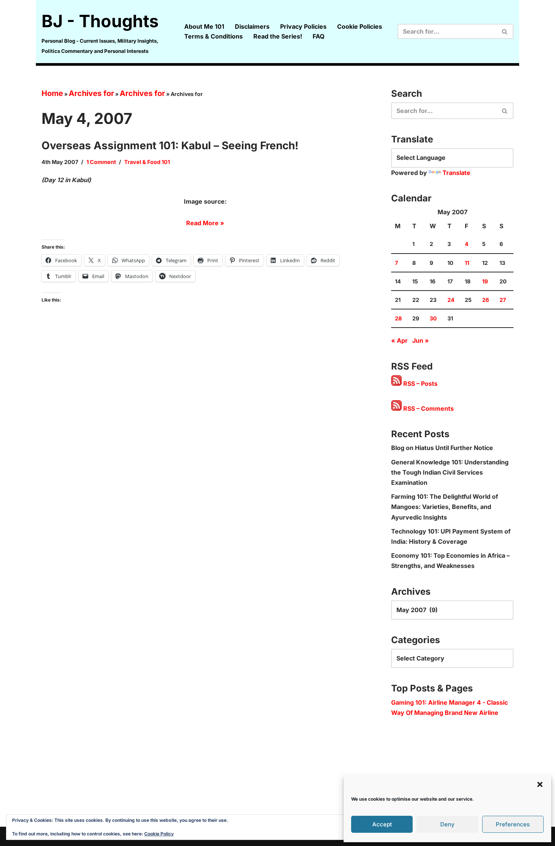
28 (398, 318)
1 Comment (101, 162)
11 (467, 263)
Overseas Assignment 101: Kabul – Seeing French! (170, 145)
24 (451, 300)
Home (52, 93)
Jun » (420, 340)
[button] (540, 784)
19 (485, 281)
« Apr (399, 340)
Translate (456, 172)
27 (502, 300)
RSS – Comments (428, 408)
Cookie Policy (159, 834)
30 (433, 318)
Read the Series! (277, 36)
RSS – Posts (420, 383)
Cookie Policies (359, 26)
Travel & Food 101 (147, 162)
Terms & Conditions (213, 36)
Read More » (205, 223)
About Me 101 (204, 26)
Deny (447, 824)
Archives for (91, 93)
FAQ (318, 36)
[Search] (504, 31)
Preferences (513, 824)
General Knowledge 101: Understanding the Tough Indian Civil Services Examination (450, 472)
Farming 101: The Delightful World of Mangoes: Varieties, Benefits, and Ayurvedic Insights (444, 507)
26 (485, 300)
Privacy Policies (303, 26)
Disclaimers (252, 26)
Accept (382, 824)
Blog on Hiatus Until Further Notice (442, 448)
